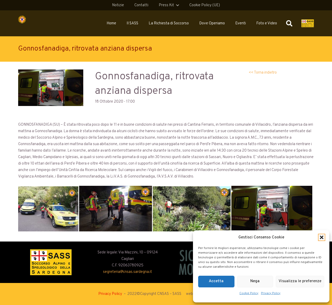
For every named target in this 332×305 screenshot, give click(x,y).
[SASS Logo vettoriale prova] (307, 23)
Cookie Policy (248, 293)
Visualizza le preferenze (300, 281)
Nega (255, 281)
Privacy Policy (270, 293)
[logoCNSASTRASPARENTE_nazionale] (22, 19)
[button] (321, 237)
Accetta (216, 281)
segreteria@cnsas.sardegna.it (127, 271)
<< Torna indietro (263, 72)
